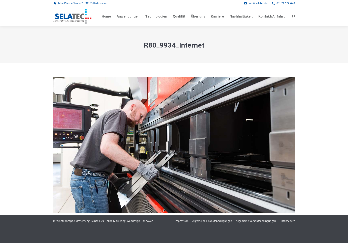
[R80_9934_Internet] (174, 145)
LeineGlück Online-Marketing (108, 221)
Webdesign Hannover (140, 221)
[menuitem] (106, 16)
